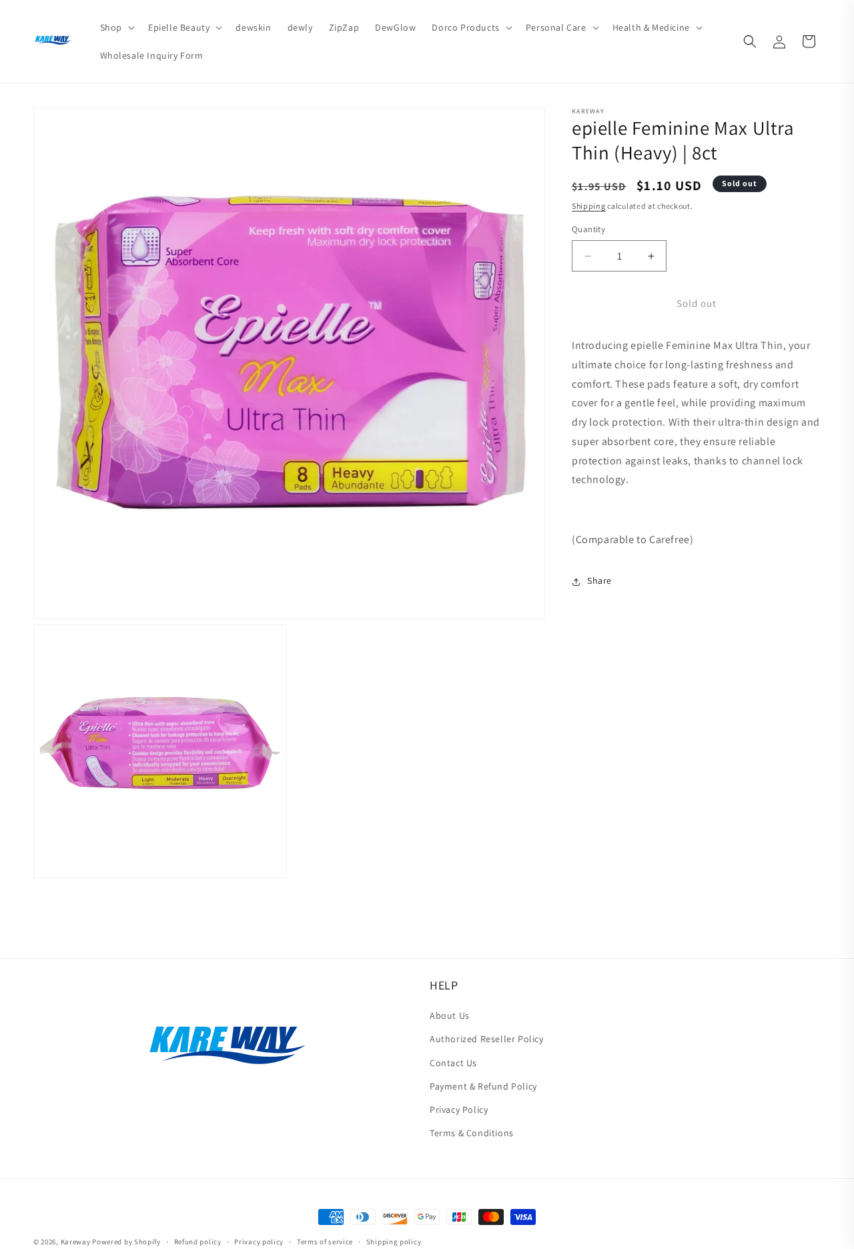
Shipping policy (394, 1241)
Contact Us (453, 1063)
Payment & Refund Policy (483, 1086)
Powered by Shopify (126, 1241)
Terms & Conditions (472, 1133)
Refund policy (198, 1241)
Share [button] (599, 581)
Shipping (589, 206)
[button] (116, 27)
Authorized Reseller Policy (487, 1039)
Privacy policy (259, 1241)
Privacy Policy (459, 1110)
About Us (450, 1015)
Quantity (588, 230)
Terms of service (325, 1241)
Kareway (76, 1241)
